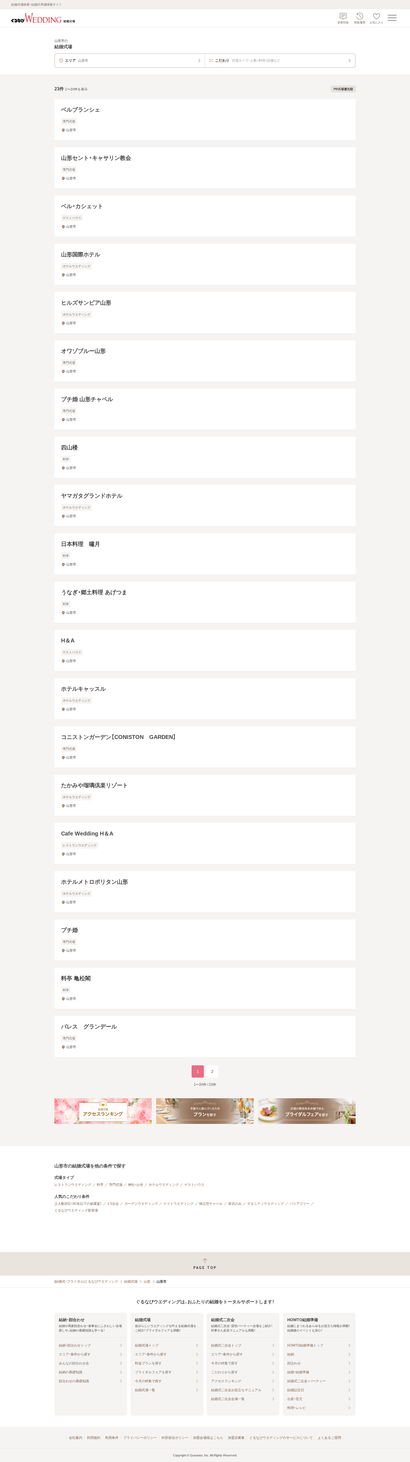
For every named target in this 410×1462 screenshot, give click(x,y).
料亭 (100, 1185)
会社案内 (75, 1438)
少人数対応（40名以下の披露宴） (78, 1204)
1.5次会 (113, 1204)
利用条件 (112, 1438)
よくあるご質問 (329, 1438)
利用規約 (93, 1438)
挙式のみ (235, 1204)
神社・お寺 (135, 1185)
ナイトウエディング (178, 1204)
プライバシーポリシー (140, 1438)
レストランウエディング (72, 1185)
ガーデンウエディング (141, 1204)
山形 (147, 1281)
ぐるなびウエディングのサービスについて (281, 1438)
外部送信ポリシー (174, 1438)
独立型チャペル (211, 1204)
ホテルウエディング (164, 1185)
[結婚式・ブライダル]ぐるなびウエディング (86, 1281)
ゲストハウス (194, 1185)
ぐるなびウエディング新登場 (76, 1210)
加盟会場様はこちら (208, 1438)
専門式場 (115, 1185)
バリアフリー (300, 1204)
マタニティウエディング (265, 1204)
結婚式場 (131, 1281)
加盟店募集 (236, 1438)
